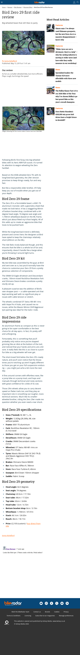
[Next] (40, 114)
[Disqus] (34, 571)
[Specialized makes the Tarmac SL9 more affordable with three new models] (50, 72)
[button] (23, 119)
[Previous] (6, 114)
